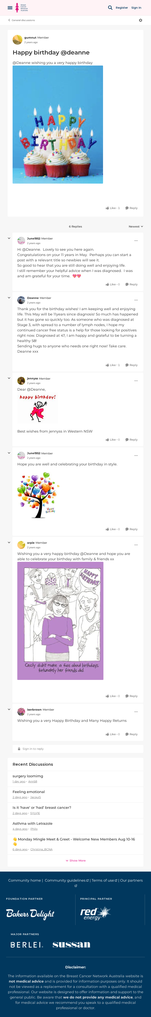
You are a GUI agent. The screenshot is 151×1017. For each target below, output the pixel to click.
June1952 (33, 238)
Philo (34, 829)
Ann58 (32, 781)
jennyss (32, 378)
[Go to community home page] (21, 7)
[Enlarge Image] (75, 125)
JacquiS (35, 797)
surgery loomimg (28, 776)
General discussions (23, 20)
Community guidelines (65, 880)
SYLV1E (35, 813)
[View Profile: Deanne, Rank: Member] (21, 300)
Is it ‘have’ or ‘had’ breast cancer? (42, 807)
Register (122, 7)
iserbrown (34, 709)
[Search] (110, 7)
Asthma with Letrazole (32, 823)
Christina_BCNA (41, 849)
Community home (24, 880)
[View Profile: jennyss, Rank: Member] (21, 381)
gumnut (30, 37)
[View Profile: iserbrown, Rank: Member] (21, 712)
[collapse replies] (9, 238)
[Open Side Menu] (10, 8)
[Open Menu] (140, 20)
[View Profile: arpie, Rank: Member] (21, 545)
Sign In (136, 7)
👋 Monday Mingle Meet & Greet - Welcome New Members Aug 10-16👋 (74, 841)
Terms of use (103, 880)
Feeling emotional (29, 792)
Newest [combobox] (136, 227)
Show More (78, 860)
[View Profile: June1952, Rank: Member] (21, 241)
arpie (31, 543)
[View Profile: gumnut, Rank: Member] (17, 40)
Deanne (33, 298)
